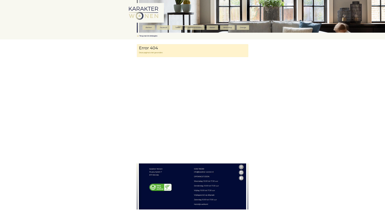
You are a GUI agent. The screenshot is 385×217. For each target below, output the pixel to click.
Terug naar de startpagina (148, 36)
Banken (148, 27)
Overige (243, 27)
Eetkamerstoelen (195, 27)
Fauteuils (163, 27)
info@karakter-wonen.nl (204, 172)
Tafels (177, 27)
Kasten (212, 27)
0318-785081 (199, 169)
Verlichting (227, 27)
